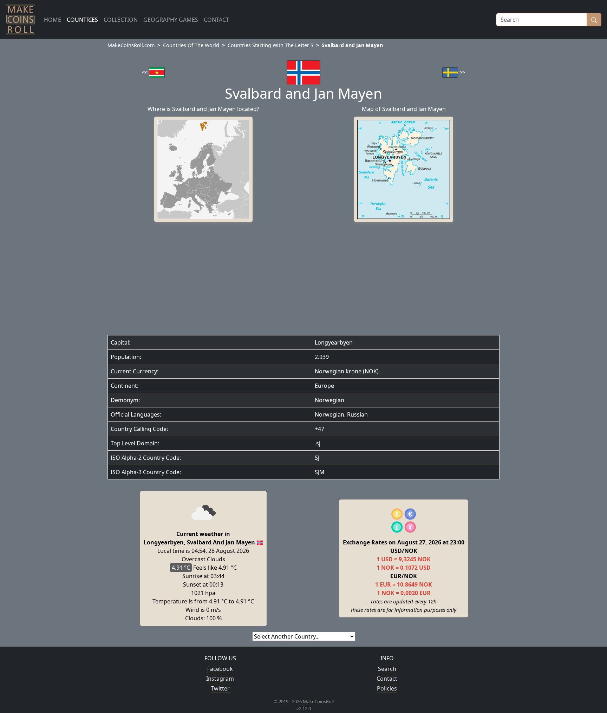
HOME (52, 20)
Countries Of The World (191, 45)
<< (145, 72)
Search (387, 669)
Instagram (220, 678)
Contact (387, 678)
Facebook (220, 669)
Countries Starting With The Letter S (270, 45)
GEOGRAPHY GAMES (170, 20)
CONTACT (216, 20)
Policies (387, 688)
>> (461, 72)
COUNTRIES (82, 20)
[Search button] (594, 19)
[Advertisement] (303, 280)
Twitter (220, 688)
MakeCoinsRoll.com (131, 45)
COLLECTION (121, 20)
